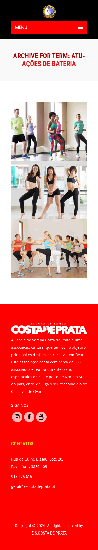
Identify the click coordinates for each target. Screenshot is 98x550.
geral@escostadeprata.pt (33, 486)
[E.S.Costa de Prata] (49, 11)
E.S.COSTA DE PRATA (49, 533)
